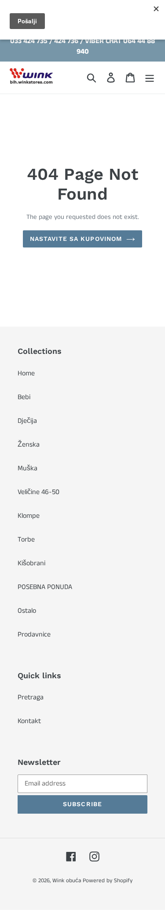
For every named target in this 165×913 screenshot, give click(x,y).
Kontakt (29, 721)
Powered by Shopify (107, 881)
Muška (27, 468)
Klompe (29, 516)
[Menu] (149, 77)
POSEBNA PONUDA (45, 587)
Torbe (26, 540)
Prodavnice (34, 634)
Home (26, 373)
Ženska (29, 445)
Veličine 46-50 (38, 492)
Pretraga (31, 697)
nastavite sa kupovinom (76, 238)
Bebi (24, 397)
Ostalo (27, 611)
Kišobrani (31, 563)
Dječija (27, 421)
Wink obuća (66, 881)
